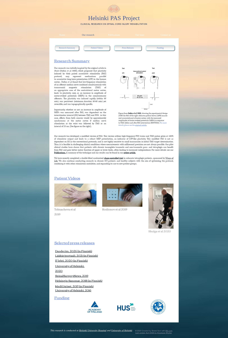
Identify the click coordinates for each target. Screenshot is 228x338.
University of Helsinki (121, 330)
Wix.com (168, 331)
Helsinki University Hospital (92, 330)
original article (140, 125)
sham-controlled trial (113, 158)
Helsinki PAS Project (114, 18)
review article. (130, 152)
